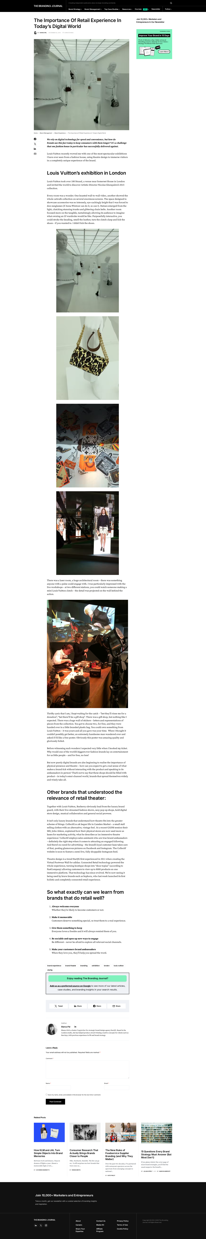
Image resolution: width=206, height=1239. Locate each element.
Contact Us (100, 1221)
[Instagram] (46, 1225)
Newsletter (156, 9)
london (107, 966)
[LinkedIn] (36, 1225)
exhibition (96, 966)
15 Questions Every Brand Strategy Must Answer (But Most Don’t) (156, 1154)
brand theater (70, 966)
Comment (50, 1058)
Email (106, 1083)
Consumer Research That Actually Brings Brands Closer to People (84, 1153)
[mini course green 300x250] (154, 44)
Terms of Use (122, 1225)
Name (48, 1083)
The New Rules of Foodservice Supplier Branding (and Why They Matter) (119, 1155)
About (78, 1221)
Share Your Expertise (80, 1230)
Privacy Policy (123, 1221)
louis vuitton (119, 966)
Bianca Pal (65, 1027)
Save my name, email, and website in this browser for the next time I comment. (74, 1095)
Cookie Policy (122, 1229)
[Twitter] (41, 1225)
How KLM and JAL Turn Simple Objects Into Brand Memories (48, 1153)
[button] (171, 3)
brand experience (54, 966)
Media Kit (100, 1225)
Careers (79, 1225)
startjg (49, 970)
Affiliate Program (99, 1230)
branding (84, 966)
